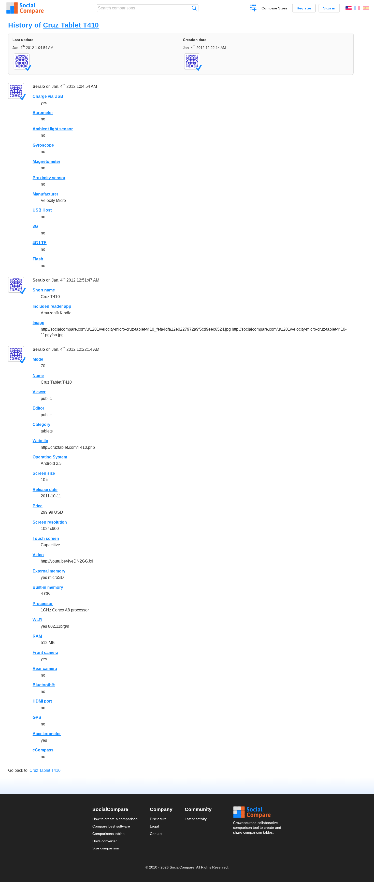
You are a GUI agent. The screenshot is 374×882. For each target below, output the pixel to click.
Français (357, 8)
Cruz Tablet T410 (71, 25)
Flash (38, 259)
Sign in (329, 8)
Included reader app (52, 306)
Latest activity (196, 819)
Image (38, 322)
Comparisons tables (108, 834)
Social (257, 812)
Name (38, 375)
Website (40, 441)
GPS (37, 717)
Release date (45, 489)
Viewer (39, 392)
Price (37, 506)
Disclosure (158, 819)
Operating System (50, 457)
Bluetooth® (44, 685)
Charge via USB (48, 96)
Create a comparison (253, 8)
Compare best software (111, 826)
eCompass (43, 750)
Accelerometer (47, 734)
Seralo (39, 86)
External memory (49, 571)
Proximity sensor (49, 178)
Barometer (43, 112)
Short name (44, 290)
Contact (156, 834)
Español (366, 8)
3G (35, 226)
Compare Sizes (274, 8)
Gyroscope (43, 145)
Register (304, 8)
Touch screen (46, 538)
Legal (154, 826)
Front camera (45, 652)
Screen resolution (50, 522)
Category (41, 424)
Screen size (44, 473)
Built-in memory (48, 587)
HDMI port (42, 701)
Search (194, 8)
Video (38, 555)
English (349, 8)
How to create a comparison (115, 819)
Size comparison (105, 848)
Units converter (104, 841)
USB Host (42, 210)
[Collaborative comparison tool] (25, 8)
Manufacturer (45, 194)
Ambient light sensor (53, 129)
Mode (38, 359)
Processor (43, 603)
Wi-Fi (37, 620)
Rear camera (45, 668)
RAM (37, 636)
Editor (38, 408)
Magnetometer (46, 161)
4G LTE (40, 243)
